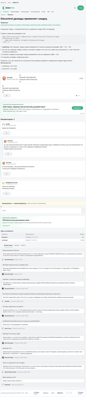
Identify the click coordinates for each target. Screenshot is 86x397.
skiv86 (8, 124)
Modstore (3, 2)
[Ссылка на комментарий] (78, 133)
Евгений (9, 77)
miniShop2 (5, 240)
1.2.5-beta (28, 237)
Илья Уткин (8, 328)
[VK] (83, 2)
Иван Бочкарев (9, 274)
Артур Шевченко (9, 288)
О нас (43, 11)
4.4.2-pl (28, 240)
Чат (48, 11)
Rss (53, 11)
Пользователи (35, 11)
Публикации (25, 11)
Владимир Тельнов (11, 182)
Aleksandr (7, 384)
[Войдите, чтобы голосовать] (4, 95)
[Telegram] (80, 2)
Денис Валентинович (11, 372)
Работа (23, 245)
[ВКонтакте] (77, 96)
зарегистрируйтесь (20, 203)
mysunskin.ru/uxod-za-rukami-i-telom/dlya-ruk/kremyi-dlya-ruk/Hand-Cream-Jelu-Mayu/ (30, 25)
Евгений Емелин (9, 259)
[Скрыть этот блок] (84, 103)
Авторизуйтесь (6, 203)
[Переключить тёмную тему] (75, 8)
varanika (7, 301)
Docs (9, 2)
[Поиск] (83, 210)
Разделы (5, 11)
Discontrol (4, 237)
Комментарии (15, 11)
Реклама (82, 113)
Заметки (16, 245)
